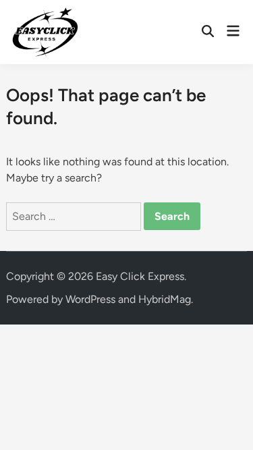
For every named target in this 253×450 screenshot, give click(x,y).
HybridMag (164, 299)
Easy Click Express (140, 276)
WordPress (90, 299)
